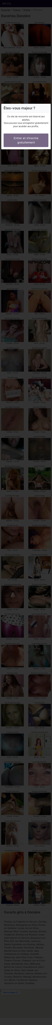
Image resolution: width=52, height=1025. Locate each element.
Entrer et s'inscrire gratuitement (26, 140)
